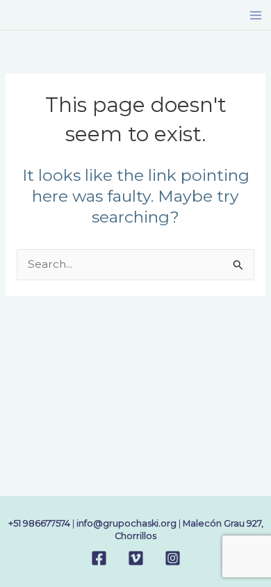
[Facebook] (99, 558)
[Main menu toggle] (256, 15)
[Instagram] (173, 558)
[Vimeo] (136, 558)
